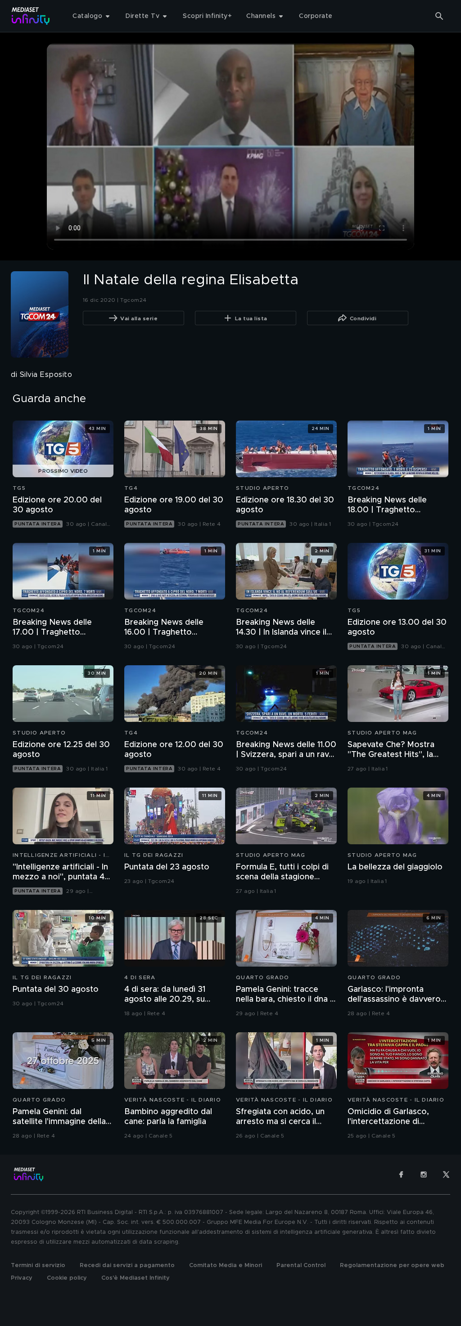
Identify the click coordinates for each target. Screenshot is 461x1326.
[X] (446, 1174)
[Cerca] (439, 16)
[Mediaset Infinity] (31, 16)
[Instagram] (424, 1174)
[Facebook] (401, 1174)
